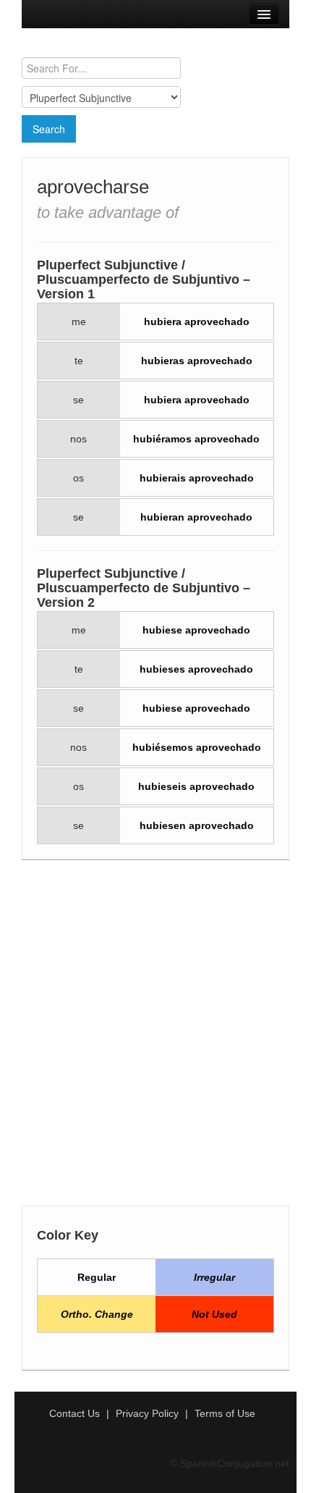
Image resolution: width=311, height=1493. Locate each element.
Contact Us (74, 1413)
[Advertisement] (155, 1037)
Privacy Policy (147, 1413)
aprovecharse (93, 187)
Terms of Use (225, 1413)
